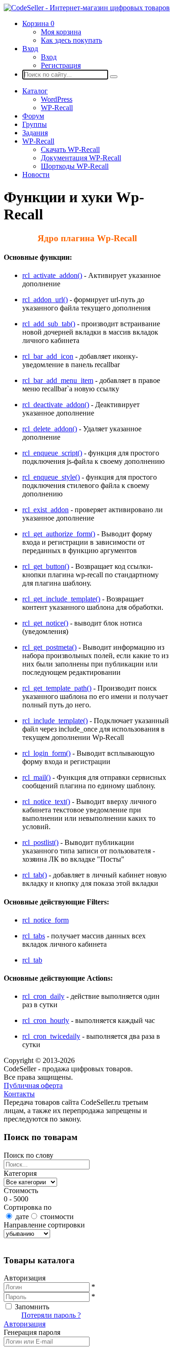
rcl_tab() (34, 875)
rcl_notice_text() (46, 801)
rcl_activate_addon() (52, 275)
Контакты (19, 1094)
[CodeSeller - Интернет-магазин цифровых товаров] (87, 8)
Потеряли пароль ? (51, 1315)
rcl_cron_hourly (45, 1020)
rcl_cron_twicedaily (51, 1036)
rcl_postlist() (40, 842)
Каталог (35, 91)
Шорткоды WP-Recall (75, 166)
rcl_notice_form (45, 920)
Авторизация (24, 1324)
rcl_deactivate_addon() (55, 405)
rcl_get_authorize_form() (58, 534)
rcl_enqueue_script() (52, 453)
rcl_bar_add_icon (47, 356)
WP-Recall (57, 108)
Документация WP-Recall (81, 158)
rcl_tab (32, 960)
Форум (33, 116)
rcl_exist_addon (45, 510)
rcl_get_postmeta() (49, 647)
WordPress (56, 99)
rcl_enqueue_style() (51, 477)
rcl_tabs (33, 936)
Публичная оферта (33, 1085)
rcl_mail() (36, 777)
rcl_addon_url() (45, 299)
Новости (36, 174)
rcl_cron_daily (43, 996)
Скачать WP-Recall (70, 149)
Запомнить (32, 1307)
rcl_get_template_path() (56, 688)
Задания (35, 133)
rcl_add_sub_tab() (48, 324)
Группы (34, 124)
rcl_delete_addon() (49, 429)
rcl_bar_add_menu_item (57, 380)
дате (22, 1216)
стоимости (57, 1216)
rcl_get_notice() (45, 623)
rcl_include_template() (55, 721)
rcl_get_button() (45, 566)
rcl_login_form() (46, 753)
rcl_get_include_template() (61, 599)
